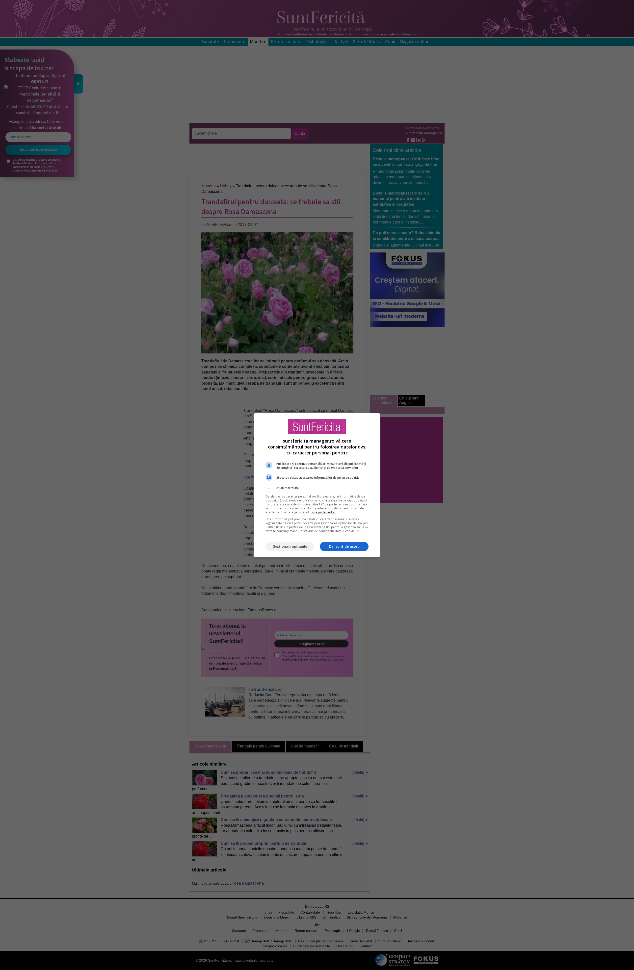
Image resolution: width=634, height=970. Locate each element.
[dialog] (317, 485)
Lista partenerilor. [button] (323, 512)
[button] (317, 488)
